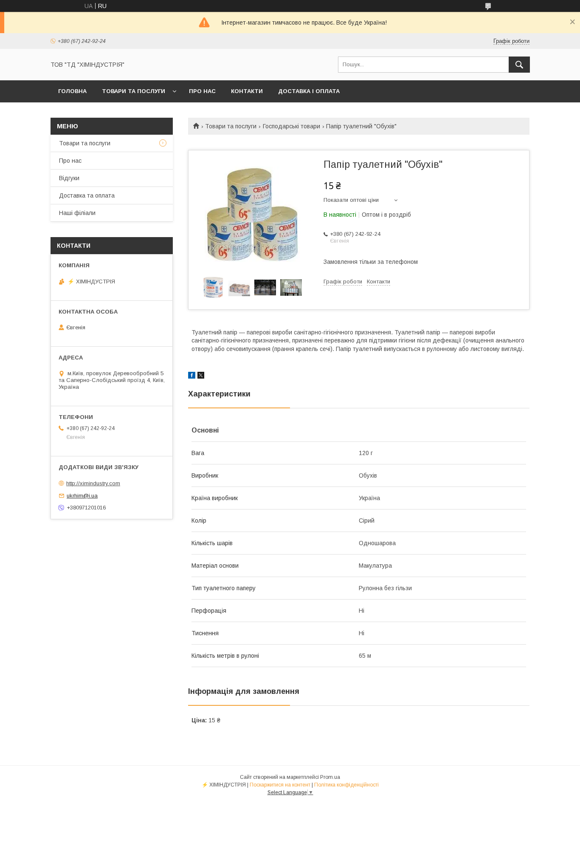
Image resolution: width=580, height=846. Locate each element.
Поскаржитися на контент (280, 785)
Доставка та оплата (87, 195)
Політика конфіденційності (346, 785)
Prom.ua (330, 777)
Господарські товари (291, 126)
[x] (200, 376)
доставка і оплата (309, 91)
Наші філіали (77, 212)
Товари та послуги (133, 91)
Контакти (247, 91)
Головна (72, 91)
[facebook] (191, 376)
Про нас (202, 91)
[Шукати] (519, 65)
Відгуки (69, 178)
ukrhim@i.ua (82, 495)
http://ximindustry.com (93, 483)
